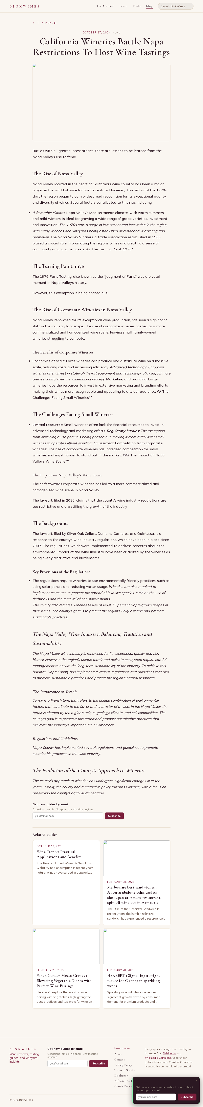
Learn (124, 6)
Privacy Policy (123, 1065)
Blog (149, 6)
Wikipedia (169, 1053)
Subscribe (114, 815)
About (118, 1054)
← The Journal (45, 23)
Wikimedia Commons (158, 1057)
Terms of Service (124, 1070)
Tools (137, 6)
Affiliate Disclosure (126, 1081)
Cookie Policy (123, 1086)
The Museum (105, 6)
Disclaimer (121, 1076)
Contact (119, 1059)
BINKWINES (25, 6)
